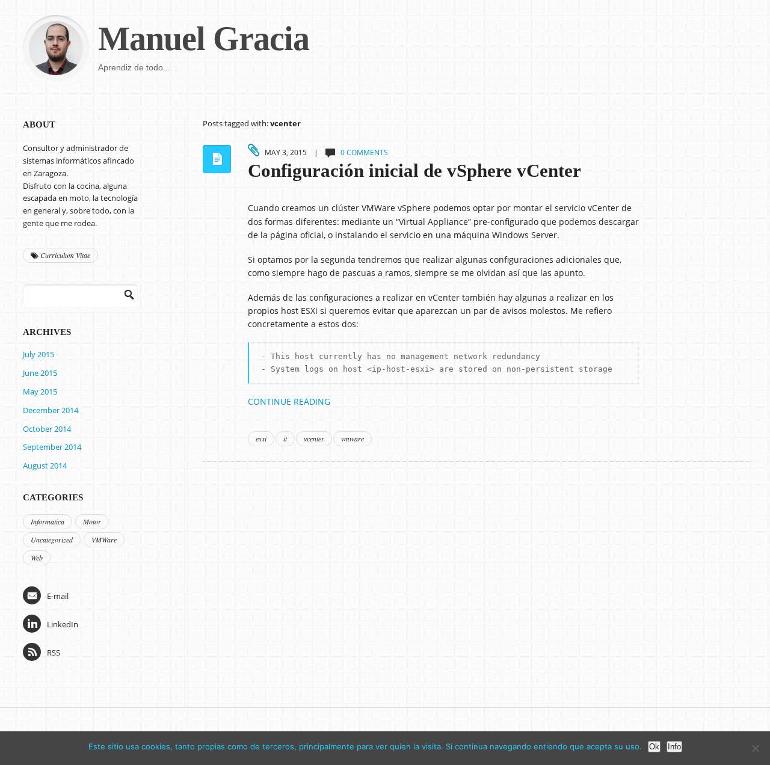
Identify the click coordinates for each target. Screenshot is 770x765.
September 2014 (52, 446)
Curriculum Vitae (64, 255)
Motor (92, 521)
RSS (53, 652)
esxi (261, 438)
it (285, 438)
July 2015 (38, 354)
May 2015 (40, 391)
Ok (654, 746)
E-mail (58, 596)
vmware (352, 438)
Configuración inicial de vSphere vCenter (414, 171)
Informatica (47, 521)
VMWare (104, 539)
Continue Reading (289, 401)
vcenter (314, 438)
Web (37, 557)
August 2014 (45, 465)
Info (674, 746)
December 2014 (50, 410)
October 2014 (47, 428)
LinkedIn (62, 624)
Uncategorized (52, 539)
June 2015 (40, 372)
